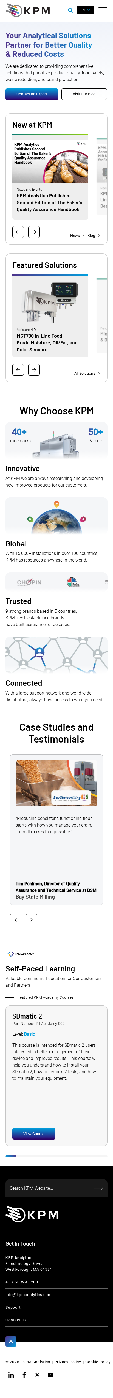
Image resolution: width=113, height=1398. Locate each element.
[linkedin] (10, 1374)
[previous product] (18, 370)
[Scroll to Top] (10, 1341)
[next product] (34, 370)
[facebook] (24, 1374)
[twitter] (37, 1374)
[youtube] (50, 1374)
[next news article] (34, 232)
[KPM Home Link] (31, 1214)
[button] (102, 10)
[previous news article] (18, 232)
